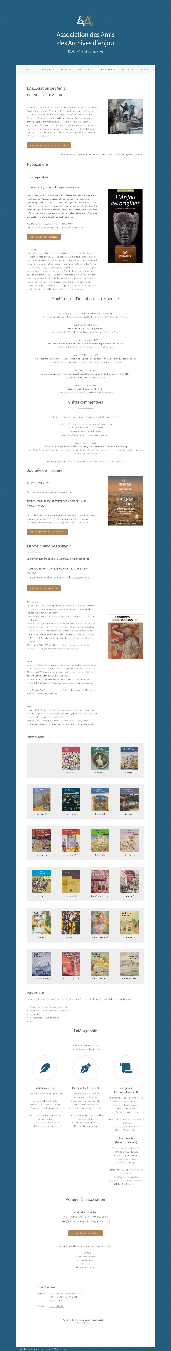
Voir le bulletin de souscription (43, 236)
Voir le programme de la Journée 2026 (47, 531)
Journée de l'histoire (105, 69)
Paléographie (48, 69)
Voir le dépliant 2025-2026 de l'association (49, 145)
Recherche (66, 69)
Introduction (28, 69)
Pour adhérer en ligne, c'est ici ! (86, 1233)
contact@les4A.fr (75, 227)
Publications (127, 69)
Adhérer (144, 69)
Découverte (83, 69)
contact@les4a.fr (57, 1306)
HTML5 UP (85, 1323)
